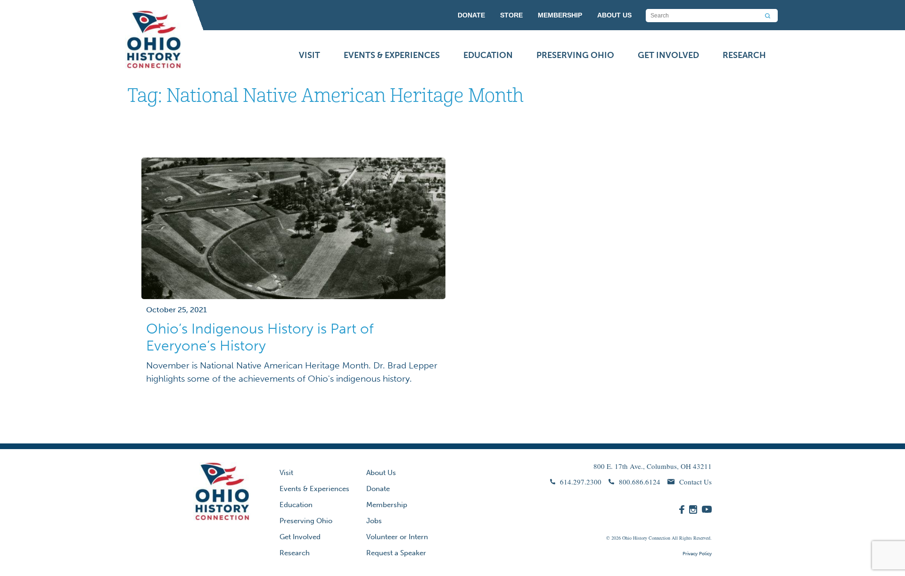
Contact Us (695, 481)
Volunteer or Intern (397, 537)
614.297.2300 (580, 481)
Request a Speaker (396, 553)
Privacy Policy (697, 554)
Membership (386, 505)
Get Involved (668, 55)
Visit (309, 55)
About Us (381, 472)
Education (488, 55)
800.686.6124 (639, 481)
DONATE (471, 15)
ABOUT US (614, 15)
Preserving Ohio (575, 55)
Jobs (374, 521)
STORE (511, 15)
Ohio (627, 537)
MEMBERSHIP (560, 15)
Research (744, 55)
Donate (378, 488)
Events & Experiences (392, 55)
